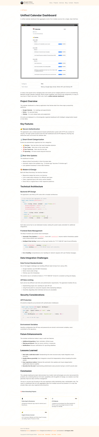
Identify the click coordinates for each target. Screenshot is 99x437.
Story (51, 2)
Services (61, 2)
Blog (66, 2)
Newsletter (47, 434)
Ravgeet (54, 430)
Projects (56, 2)
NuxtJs (28, 430)
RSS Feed (54, 434)
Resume (76, 2)
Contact (71, 2)
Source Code (41, 434)
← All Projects (24, 10)
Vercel (38, 430)
